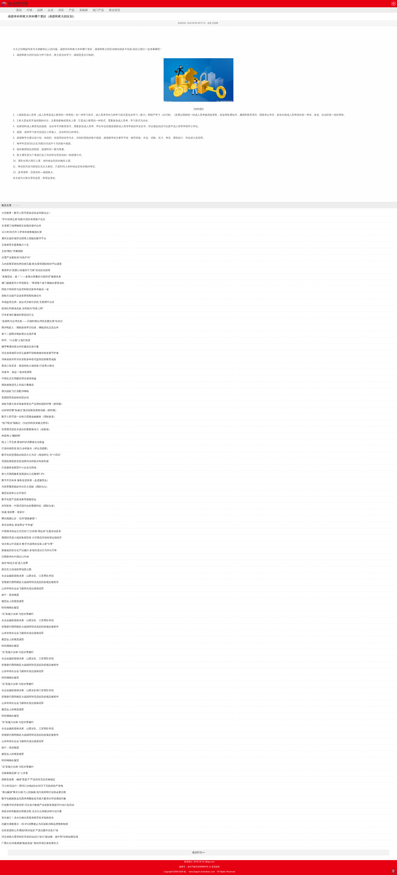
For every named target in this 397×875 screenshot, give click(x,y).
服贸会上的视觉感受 (13, 601)
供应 (61, 10)
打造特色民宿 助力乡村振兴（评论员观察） (25, 448)
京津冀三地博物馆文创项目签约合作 (21, 225)
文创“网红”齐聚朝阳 (12, 251)
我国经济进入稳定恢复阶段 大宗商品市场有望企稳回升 (32, 537)
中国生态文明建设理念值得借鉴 (19, 378)
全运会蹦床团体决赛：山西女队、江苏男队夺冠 (28, 575)
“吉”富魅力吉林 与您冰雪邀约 (17, 614)
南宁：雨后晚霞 (10, 595)
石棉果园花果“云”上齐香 (15, 773)
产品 (71, 10)
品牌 (40, 10)
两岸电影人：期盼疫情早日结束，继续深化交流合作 (30, 327)
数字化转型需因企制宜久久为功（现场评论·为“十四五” (31, 454)
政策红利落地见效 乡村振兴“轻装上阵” (22, 308)
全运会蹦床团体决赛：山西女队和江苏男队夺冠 (28, 690)
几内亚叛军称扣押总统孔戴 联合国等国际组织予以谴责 (32, 264)
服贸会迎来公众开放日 (14, 493)
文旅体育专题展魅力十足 (15, 244)
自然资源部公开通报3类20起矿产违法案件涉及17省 (30, 830)
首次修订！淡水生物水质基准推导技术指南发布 (28, 817)
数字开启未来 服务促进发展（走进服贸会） (25, 480)
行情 (29, 10)
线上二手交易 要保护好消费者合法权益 (23, 442)
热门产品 (98, 10)
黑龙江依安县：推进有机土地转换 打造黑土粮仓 (28, 365)
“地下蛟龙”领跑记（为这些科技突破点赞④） (26, 423)
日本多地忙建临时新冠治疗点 (18, 314)
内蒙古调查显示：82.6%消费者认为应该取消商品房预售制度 (35, 824)
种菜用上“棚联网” (11, 435)
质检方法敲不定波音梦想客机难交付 (21, 295)
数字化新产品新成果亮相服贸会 (19, 499)
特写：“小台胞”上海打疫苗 (16, 340)
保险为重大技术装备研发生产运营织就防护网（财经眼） (33, 404)
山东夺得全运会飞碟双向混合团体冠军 (23, 588)
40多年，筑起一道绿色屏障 (17, 372)
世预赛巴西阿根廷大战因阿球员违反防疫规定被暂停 (30, 582)
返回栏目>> (198, 852)
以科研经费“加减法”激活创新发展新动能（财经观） (30, 410)
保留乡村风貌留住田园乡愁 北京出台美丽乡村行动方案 (32, 811)
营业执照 (216, 867)
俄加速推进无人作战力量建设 (18, 384)
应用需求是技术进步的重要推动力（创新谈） (26, 429)
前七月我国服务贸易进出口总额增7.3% (23, 474)
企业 (50, 10)
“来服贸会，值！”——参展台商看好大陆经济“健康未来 (31, 276)
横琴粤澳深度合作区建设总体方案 (20, 346)
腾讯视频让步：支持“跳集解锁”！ (20, 518)
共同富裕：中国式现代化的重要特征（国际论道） (29, 505)
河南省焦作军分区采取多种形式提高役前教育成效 (29, 359)
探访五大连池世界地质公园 (16, 569)
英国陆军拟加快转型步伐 (15, 397)
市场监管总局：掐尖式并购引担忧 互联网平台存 (28, 302)
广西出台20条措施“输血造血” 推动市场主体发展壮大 (30, 843)
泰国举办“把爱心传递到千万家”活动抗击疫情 (26, 270)
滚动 (19, 10)
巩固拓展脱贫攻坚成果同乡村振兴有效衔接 (25, 461)
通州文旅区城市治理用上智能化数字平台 (24, 238)
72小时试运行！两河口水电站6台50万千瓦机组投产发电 (32, 785)
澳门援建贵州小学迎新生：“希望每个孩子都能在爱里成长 (33, 283)
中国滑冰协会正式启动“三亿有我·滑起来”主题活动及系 (31, 531)
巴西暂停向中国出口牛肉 (15, 556)
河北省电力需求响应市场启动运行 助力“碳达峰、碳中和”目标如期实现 (40, 836)
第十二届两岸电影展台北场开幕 (19, 334)
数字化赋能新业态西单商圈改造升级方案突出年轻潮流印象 (34, 798)
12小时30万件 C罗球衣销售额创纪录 (22, 232)
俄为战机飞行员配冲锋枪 (15, 391)
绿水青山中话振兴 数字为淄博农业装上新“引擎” (27, 544)
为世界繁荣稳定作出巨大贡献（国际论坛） (25, 486)
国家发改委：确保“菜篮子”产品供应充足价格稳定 (28, 779)
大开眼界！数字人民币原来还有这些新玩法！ (26, 213)
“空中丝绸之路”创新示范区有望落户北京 (23, 219)
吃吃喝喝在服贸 (10, 607)
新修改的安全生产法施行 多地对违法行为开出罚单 (29, 550)
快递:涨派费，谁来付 (13, 512)
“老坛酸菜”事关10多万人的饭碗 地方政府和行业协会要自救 (34, 792)
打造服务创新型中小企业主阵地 (19, 467)
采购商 (83, 10)
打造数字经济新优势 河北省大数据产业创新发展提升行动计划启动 (38, 805)
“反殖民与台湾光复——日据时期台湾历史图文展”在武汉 (32, 321)
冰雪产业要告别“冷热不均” (16, 257)
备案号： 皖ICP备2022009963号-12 (195, 867)
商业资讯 (114, 10)
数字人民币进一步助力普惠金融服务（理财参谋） (29, 416)
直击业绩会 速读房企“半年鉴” (17, 525)
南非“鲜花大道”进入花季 (15, 563)
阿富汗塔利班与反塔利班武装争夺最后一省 (25, 289)
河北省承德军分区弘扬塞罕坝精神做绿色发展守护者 (30, 353)
